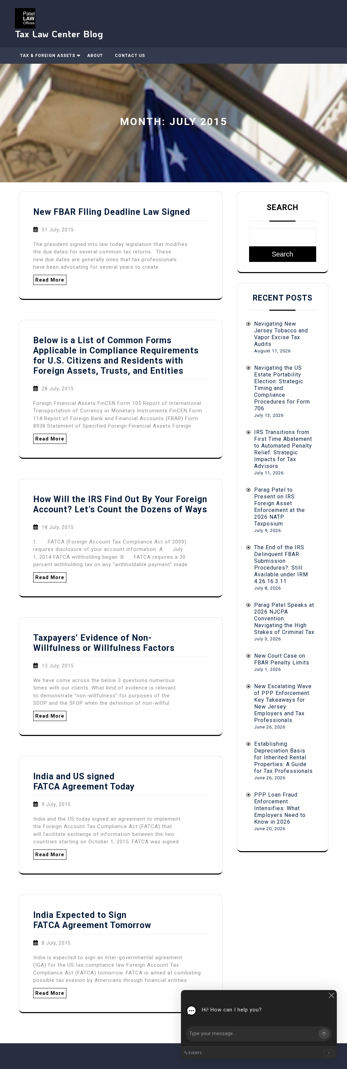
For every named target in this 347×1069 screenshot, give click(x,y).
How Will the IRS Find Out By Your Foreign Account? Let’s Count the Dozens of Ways (120, 504)
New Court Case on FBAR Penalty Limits (281, 659)
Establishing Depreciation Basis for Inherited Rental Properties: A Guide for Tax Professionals (283, 757)
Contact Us (130, 55)
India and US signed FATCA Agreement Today (84, 782)
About (95, 55)
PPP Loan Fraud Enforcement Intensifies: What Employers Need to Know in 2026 (280, 808)
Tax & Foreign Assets (47, 55)
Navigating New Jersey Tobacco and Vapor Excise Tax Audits (281, 334)
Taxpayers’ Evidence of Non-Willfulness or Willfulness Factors (104, 643)
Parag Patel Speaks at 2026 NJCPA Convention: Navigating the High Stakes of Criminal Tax (284, 618)
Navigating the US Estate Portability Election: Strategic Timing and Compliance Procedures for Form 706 (282, 388)
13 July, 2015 (58, 666)
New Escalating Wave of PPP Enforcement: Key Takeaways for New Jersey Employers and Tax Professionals (283, 703)
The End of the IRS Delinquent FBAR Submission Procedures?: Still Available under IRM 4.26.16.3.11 (281, 564)
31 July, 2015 (58, 229)
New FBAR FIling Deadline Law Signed (111, 212)
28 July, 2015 (58, 388)
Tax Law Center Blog (59, 34)
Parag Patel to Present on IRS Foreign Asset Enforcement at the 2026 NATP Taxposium (279, 507)
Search (283, 207)
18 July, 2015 (58, 527)
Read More (49, 280)
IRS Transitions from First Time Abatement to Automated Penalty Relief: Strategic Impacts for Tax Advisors (283, 449)
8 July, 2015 (56, 943)
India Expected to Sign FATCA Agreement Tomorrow (92, 920)
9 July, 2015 (56, 804)
